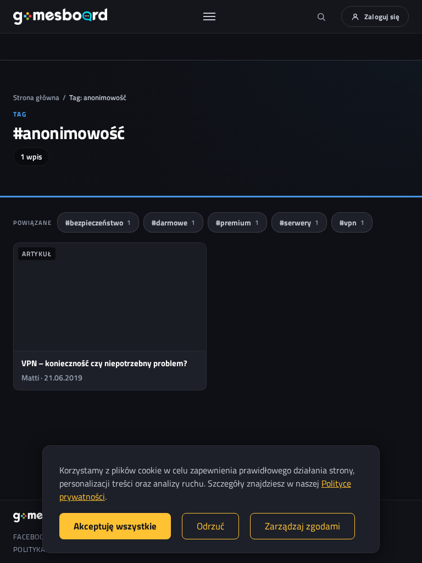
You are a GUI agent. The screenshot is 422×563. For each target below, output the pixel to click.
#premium (237, 222)
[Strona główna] (60, 16)
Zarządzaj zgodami (302, 526)
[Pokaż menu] (209, 16)
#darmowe (173, 222)
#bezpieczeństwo (98, 222)
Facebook (31, 536)
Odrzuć (210, 526)
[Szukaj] (321, 16)
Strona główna (36, 97)
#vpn (352, 222)
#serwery (299, 222)
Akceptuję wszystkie (115, 526)
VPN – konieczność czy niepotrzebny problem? (104, 363)
